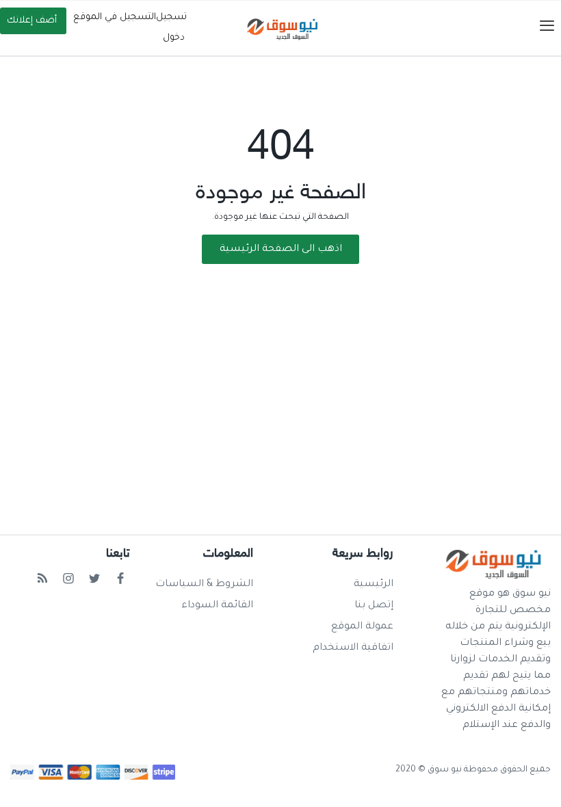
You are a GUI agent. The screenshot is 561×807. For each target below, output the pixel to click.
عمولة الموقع (362, 627)
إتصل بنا (373, 605)
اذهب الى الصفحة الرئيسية (281, 249)
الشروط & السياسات (204, 584)
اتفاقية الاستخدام (353, 648)
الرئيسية (373, 584)
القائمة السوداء (217, 605)
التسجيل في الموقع (114, 17)
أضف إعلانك (32, 21)
